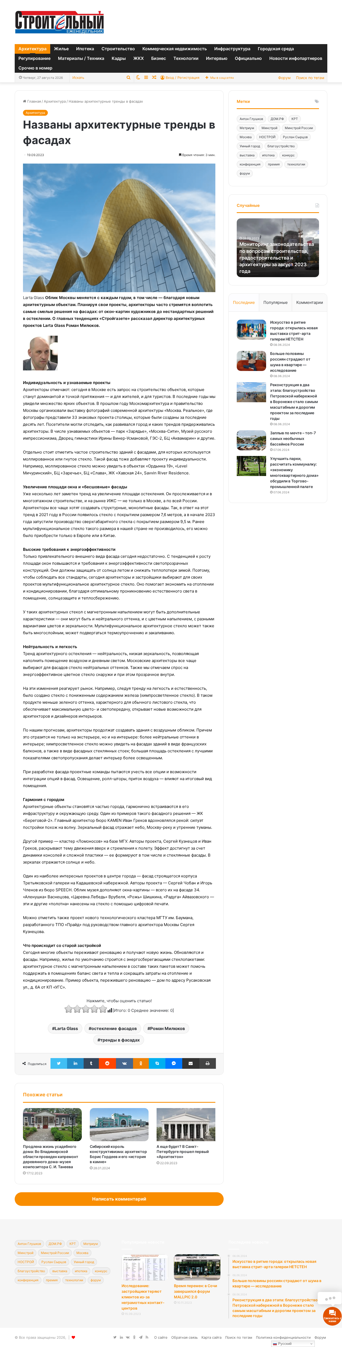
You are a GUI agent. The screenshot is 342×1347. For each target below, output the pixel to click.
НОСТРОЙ (267, 137)
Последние (244, 302)
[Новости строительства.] (59, 22)
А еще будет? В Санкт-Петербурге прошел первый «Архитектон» (183, 1151)
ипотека (268, 155)
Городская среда (276, 48)
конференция (250, 164)
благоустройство (281, 146)
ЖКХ (138, 58)
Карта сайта (211, 1337)
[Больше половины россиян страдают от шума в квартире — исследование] (251, 361)
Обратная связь (184, 1337)
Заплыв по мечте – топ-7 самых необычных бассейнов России (293, 438)
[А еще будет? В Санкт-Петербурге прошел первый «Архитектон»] (186, 1124)
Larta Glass (66, 1028)
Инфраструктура (232, 48)
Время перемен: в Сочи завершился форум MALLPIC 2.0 (195, 1291)
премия (274, 164)
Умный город (250, 146)
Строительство (118, 48)
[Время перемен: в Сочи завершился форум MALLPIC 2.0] (197, 1267)
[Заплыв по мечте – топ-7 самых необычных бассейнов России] (251, 440)
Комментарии (309, 302)
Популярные (275, 302)
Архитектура (32, 48)
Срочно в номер (35, 68)
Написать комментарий (119, 1199)
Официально (248, 58)
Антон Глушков (251, 119)
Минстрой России (299, 128)
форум (245, 173)
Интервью (216, 58)
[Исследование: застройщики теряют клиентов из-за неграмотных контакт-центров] (145, 1267)
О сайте (161, 1337)
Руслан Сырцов (295, 137)
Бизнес (158, 58)
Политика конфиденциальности (283, 1337)
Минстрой (269, 128)
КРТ (295, 119)
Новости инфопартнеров (295, 58)
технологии (296, 164)
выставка (247, 155)
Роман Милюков (167, 1028)
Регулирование (34, 58)
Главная (33, 101)
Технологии (186, 58)
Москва (246, 137)
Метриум (247, 128)
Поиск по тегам (310, 77)
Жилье (61, 48)
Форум (284, 77)
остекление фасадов (114, 1028)
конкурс (288, 155)
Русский (284, 1344)
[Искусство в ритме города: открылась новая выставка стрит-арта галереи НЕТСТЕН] (251, 330)
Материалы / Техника (81, 58)
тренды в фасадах (120, 1040)
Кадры (119, 58)
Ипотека (85, 48)
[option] (278, 247)
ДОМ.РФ (277, 119)
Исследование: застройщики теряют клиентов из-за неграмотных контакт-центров (143, 1296)
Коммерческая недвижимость (174, 48)
